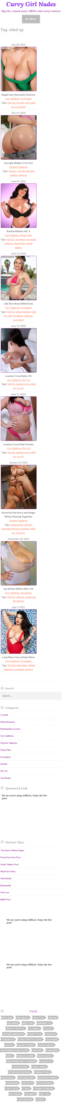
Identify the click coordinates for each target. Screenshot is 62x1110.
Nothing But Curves (10, 728)
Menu (33, 18)
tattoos (29, 669)
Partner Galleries (18, 166)
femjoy (51, 1034)
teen (26, 1088)
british (28, 1023)
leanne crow (22, 383)
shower (12, 1083)
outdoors (20, 1066)
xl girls (15, 1094)
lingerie (52, 1050)
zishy (40, 1099)
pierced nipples (20, 1072)
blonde (20, 102)
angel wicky (17, 524)
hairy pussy (26, 1045)
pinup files (19, 243)
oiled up (22, 174)
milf (27, 102)
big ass (12, 170)
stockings (45, 1083)
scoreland (20, 106)
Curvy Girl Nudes (31, 4)
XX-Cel (26, 379)
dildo (48, 1028)
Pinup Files (26, 235)
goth (9, 1045)
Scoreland (26, 98)
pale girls (39, 1066)
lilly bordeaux (15, 315)
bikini (19, 311)
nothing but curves (21, 1061)
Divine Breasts (7, 722)
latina (32, 665)
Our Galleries (12, 98)
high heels (46, 1045)
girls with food (30, 1039)
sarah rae (30, 596)
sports (28, 1083)
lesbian (25, 528)
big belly (23, 1017)
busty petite (15, 1028)
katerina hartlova (11, 528)
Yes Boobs (26, 592)
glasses (52, 1039)
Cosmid (4, 714)
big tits (11, 102)
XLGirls (3, 764)
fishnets (8, 1039)
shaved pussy (48, 1077)
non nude (31, 239)
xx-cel (20, 387)
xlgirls (30, 1094)
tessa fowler (43, 1088)
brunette (20, 239)
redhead (8, 1077)
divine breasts (13, 1034)
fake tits (35, 1034)
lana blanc (22, 665)
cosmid (21, 170)
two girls (20, 532)
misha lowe (26, 1056)
